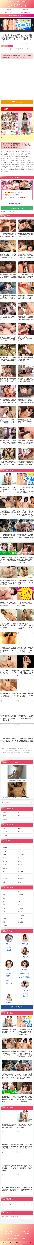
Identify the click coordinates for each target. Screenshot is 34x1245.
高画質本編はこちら (17, 102)
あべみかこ (25, 990)
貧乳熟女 (5, 819)
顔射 (19, 844)
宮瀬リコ (9, 976)
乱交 (4, 875)
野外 (4, 922)
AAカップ (21, 828)
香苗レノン (9, 983)
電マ (19, 875)
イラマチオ (21, 854)
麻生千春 (24, 970)
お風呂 (8, 48)
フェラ (4, 854)
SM (19, 901)
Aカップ (5, 832)
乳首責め (5, 882)
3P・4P (20, 871)
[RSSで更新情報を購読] (24, 1204)
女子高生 (20, 894)
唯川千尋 (9, 1003)
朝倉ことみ (25, 944)
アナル (4, 871)
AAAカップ (6, 828)
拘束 (4, 905)
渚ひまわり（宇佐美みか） (25, 977)
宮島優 (9, 950)
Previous (1, 25)
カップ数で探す (25, 1233)
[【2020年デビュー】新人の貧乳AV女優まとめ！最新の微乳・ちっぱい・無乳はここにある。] (17, 25)
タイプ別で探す (9, 1233)
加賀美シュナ (5, 46)
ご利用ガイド (15, 211)
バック (12, 48)
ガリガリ (20, 925)
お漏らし (5, 868)
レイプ (26, 48)
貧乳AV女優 (9, 1231)
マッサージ (6, 908)
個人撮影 (20, 922)
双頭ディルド (22, 878)
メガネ (20, 918)
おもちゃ (5, 878)
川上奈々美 (25, 996)
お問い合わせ (17, 1235)
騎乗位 (20, 861)
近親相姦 (21, 48)
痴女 (19, 891)
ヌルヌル (20, 908)
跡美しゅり (9, 944)
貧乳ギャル (21, 816)
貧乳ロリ (11, 46)
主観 (19, 882)
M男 (4, 894)
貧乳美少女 (6, 812)
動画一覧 (9, 1228)
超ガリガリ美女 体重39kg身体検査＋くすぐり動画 (17, 798)
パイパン (4, 51)
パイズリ (5, 861)
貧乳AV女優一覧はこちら (17, 1007)
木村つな (9, 970)
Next (33, 25)
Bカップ (3, 48)
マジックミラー (22, 915)
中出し (16, 48)
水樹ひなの (25, 957)
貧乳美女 (5, 816)
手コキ (4, 858)
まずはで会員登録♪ (17, 208)
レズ (4, 891)
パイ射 (4, 851)
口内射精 (5, 847)
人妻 (4, 898)
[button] (31, 802)
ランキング (25, 1228)
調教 (19, 905)
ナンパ (4, 915)
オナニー (20, 868)
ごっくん (20, 847)
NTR (4, 911)
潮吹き (20, 865)
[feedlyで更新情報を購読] (10, 1204)
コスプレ (20, 911)
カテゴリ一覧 (25, 1231)
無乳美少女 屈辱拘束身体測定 (17, 780)
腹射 (19, 851)
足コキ (20, 858)
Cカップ (5, 835)
